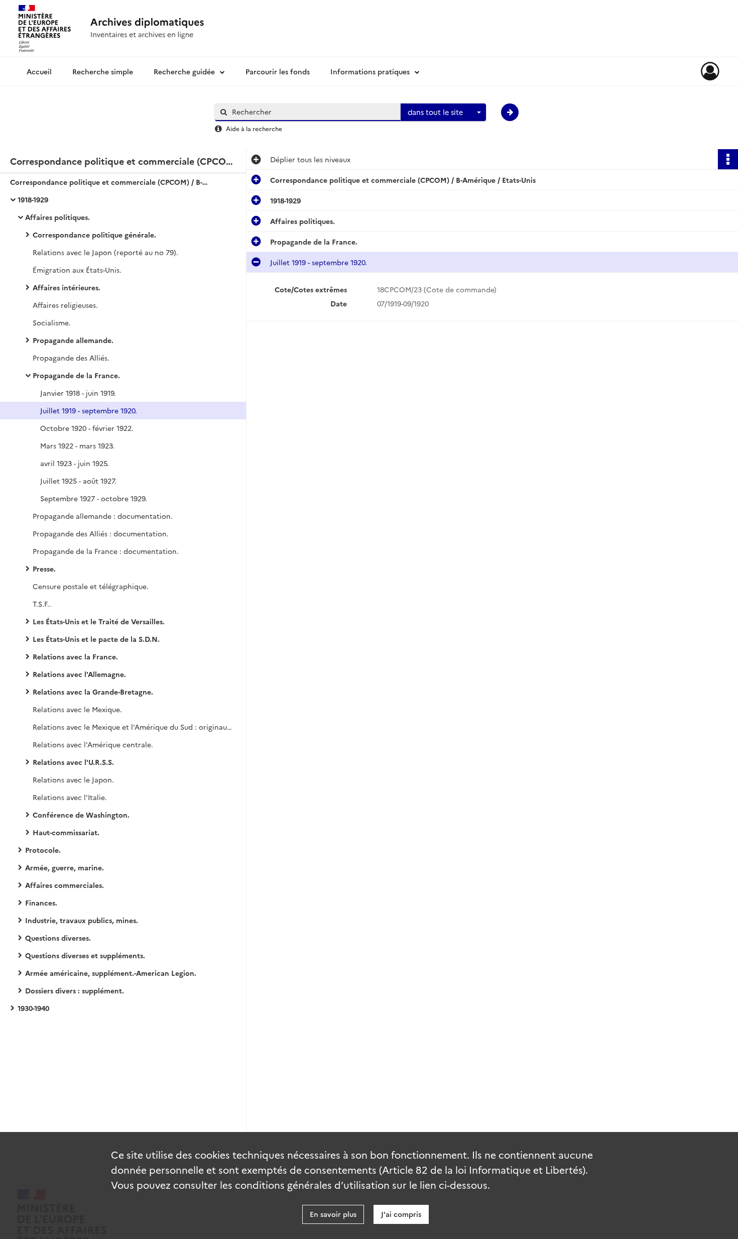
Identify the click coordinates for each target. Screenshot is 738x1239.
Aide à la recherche (254, 128)
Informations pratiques (370, 71)
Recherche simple (102, 71)
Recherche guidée (184, 71)
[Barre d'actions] (728, 159)
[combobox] (443, 112)
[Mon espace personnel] (710, 71)
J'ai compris (401, 1214)
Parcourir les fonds (277, 71)
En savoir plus (333, 1214)
